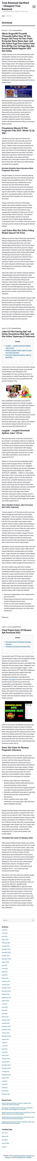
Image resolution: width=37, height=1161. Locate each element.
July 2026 (4, 930)
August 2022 (5, 1078)
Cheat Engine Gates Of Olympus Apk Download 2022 (16, 631)
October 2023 (5, 1033)
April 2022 (4, 1087)
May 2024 (4, 1010)
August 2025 (5, 962)
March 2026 (5, 939)
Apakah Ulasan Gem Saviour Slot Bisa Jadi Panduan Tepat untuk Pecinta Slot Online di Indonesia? (18, 1117)
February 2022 (6, 1094)
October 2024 (5, 994)
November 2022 (6, 1068)
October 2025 (5, 955)
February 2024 (6, 1020)
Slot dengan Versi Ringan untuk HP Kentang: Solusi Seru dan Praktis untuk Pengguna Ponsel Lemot (17, 1108)
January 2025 (6, 984)
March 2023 (5, 1055)
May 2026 (4, 936)
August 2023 (5, 1039)
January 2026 (6, 946)
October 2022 (5, 1071)
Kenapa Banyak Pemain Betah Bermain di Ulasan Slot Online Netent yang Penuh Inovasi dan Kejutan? (18, 1113)
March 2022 (5, 1091)
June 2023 (5, 1046)
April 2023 (4, 1052)
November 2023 (6, 1029)
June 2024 (5, 1007)
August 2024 (5, 1000)
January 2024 (6, 1023)
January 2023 (6, 1062)
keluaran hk (5, 1136)
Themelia (28, 1157)
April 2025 (4, 975)
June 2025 (5, 968)
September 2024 (6, 997)
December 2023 (6, 1026)
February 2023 (6, 1058)
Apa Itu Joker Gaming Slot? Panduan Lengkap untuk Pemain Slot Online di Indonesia (16, 1103)
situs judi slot (5, 1143)
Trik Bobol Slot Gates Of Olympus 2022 (17, 646)
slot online (12, 679)
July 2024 (4, 1004)
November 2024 (6, 991)
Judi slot (4, 1147)
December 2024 (6, 988)
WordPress (21, 1157)
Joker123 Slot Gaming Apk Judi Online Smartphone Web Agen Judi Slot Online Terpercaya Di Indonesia (18, 334)
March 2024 (5, 1016)
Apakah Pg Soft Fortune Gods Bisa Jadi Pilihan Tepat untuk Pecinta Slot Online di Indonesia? (18, 1122)
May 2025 (4, 972)
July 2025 (4, 965)
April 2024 (4, 1013)
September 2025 (6, 959)
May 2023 (4, 1049)
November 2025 (6, 952)
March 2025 (5, 978)
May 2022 (4, 1084)
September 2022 (6, 1074)
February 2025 (6, 981)
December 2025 (6, 949)
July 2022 (4, 1081)
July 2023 (4, 1042)
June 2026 (5, 933)
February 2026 (6, 943)
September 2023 (6, 1036)
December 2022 (6, 1065)
